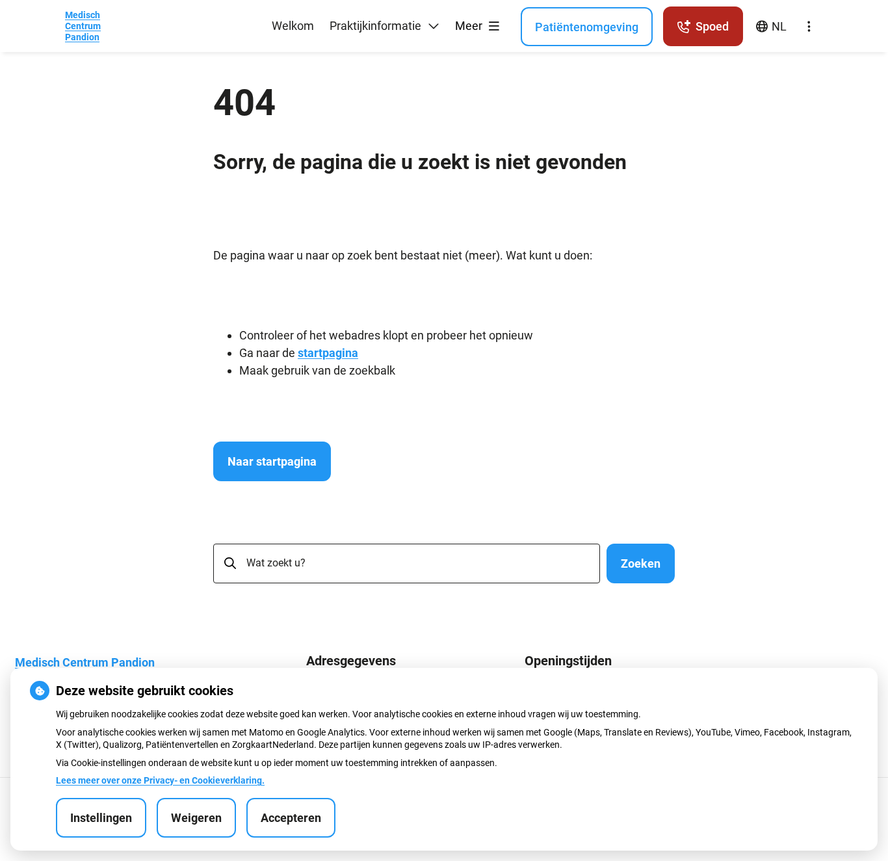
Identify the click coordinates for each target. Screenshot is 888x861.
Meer (470, 26)
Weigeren (196, 818)
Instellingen (101, 818)
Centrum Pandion (83, 26)
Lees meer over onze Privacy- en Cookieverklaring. (160, 780)
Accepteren (291, 818)
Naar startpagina (272, 461)
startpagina (328, 353)
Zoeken (640, 563)
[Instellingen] (808, 26)
